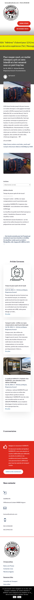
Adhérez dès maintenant (13, 472)
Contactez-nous (8, 569)
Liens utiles (6, 584)
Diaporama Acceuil (9, 71)
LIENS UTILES (24, 23)
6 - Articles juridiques (21, 290)
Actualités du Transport (10, 581)
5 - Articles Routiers (18, 68)
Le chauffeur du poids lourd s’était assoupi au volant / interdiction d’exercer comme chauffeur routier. (17, 214)
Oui (15, 597)
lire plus (7, 314)
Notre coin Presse (8, 566)
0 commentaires (21, 71)
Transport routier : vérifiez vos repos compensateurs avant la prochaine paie (16, 324)
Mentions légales (8, 572)
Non (19, 597)
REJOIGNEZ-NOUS (22, 29)
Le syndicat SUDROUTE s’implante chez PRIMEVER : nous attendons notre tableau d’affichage (16, 206)
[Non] (32, 593)
